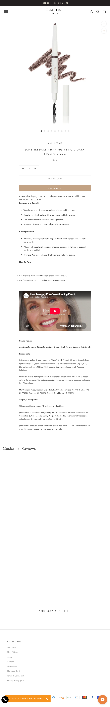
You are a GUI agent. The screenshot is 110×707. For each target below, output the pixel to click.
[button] (102, 699)
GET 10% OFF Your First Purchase (25, 698)
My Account (12, 666)
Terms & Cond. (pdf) (15, 675)
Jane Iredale (55, 143)
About (9, 656)
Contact (10, 661)
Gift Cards (11, 647)
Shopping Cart (13, 671)
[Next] (74, 131)
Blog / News (12, 652)
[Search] (97, 11)
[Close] (47, 699)
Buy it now (55, 188)
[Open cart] (104, 11)
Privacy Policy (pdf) (15, 680)
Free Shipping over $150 (55, 3)
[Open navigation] (6, 11)
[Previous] (35, 131)
